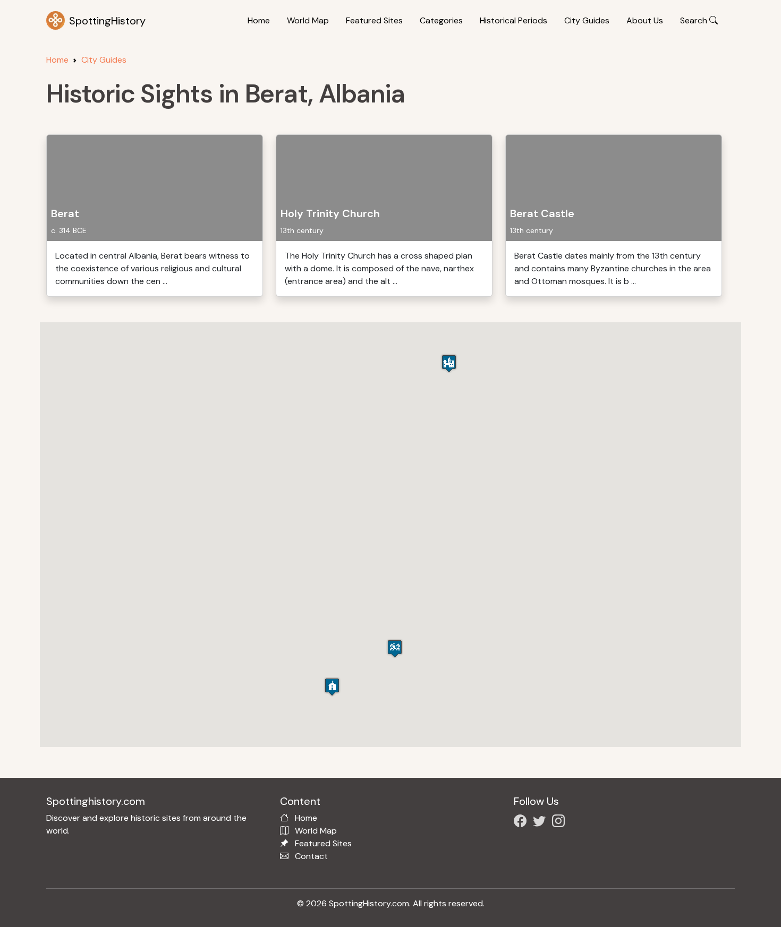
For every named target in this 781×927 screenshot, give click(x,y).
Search (694, 20)
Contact (311, 856)
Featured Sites (374, 20)
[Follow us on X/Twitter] (541, 822)
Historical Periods (513, 20)
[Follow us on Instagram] (560, 822)
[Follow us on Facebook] (522, 822)
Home (259, 20)
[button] (394, 648)
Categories (441, 20)
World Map (308, 20)
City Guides (586, 20)
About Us (644, 20)
